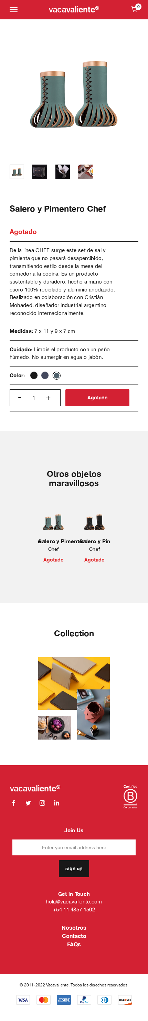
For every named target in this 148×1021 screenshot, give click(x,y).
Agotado (97, 397)
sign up (74, 868)
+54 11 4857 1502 (74, 909)
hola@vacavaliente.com (74, 901)
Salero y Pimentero (62, 541)
